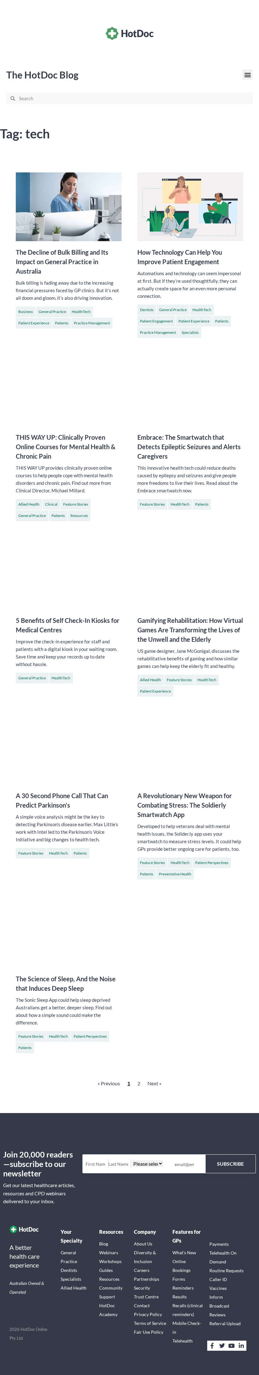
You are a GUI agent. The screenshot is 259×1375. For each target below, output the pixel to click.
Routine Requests (226, 1270)
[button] (247, 74)
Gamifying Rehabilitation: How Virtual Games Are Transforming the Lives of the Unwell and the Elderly (190, 630)
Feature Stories (75, 504)
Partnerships (146, 1279)
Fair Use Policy (148, 1332)
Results (179, 1296)
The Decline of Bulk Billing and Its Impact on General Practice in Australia (62, 261)
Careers (141, 1270)
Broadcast (219, 1305)
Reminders (183, 1288)
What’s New (184, 1252)
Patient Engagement (156, 321)
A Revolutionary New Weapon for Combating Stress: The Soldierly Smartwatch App (184, 805)
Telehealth (182, 1340)
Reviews (217, 1314)
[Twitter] (222, 1346)
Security (142, 1288)
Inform (216, 1297)
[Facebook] (212, 1346)
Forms (178, 1279)
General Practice (52, 311)
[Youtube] (231, 1346)
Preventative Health (175, 874)
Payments (219, 1244)
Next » (154, 1083)
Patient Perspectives (211, 862)
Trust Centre (146, 1296)
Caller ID (218, 1279)
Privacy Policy (148, 1314)
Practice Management (92, 323)
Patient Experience (33, 323)
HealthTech (81, 311)
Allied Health (28, 504)
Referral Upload (225, 1323)
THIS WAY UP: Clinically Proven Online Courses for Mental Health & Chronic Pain (65, 446)
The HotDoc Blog (42, 74)
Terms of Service (150, 1323)
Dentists (147, 309)
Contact (142, 1305)
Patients (61, 323)
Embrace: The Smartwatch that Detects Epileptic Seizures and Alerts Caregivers (189, 446)
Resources (79, 515)
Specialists (190, 332)
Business (25, 311)
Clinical (51, 504)
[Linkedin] (241, 1346)
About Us (143, 1243)
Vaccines (218, 1288)
